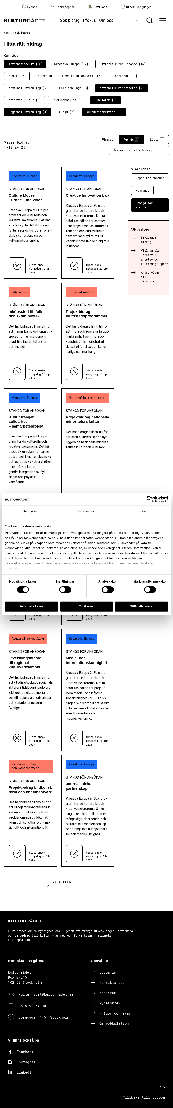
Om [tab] (143, 511)
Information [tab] (86, 511)
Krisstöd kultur (24, 100)
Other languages (138, 7)
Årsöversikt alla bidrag (132, 150)
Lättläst (100, 7)
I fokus (89, 20)
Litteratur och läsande (122, 64)
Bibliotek (105, 100)
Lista (154, 139)
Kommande (142, 190)
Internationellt (25, 64)
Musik (16, 76)
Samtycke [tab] (30, 511)
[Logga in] (135, 20)
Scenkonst (124, 76)
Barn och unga (72, 88)
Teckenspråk (65, 7)
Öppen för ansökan (150, 178)
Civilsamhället (67, 100)
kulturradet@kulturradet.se (46, 994)
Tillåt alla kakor (141, 606)
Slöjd (66, 112)
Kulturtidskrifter (103, 112)
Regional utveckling (27, 112)
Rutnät (128, 139)
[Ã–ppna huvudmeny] (163, 20)
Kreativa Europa (70, 64)
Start (8, 32)
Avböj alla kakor (31, 606)
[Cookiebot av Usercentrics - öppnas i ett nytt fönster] (149, 499)
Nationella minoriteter (121, 88)
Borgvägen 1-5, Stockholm (44, 1017)
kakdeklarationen (20, 563)
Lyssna (32, 7)
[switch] (65, 589)
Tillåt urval (86, 606)
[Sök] (150, 20)
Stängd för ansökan (144, 205)
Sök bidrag (70, 20)
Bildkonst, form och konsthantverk (68, 76)
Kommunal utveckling (27, 88)
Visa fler (61, 882)
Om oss (106, 20)
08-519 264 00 (32, 1006)
